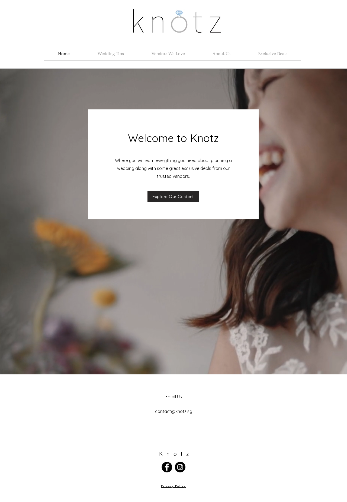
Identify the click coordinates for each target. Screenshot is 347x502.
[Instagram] (180, 467)
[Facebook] (167, 467)
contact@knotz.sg (173, 411)
